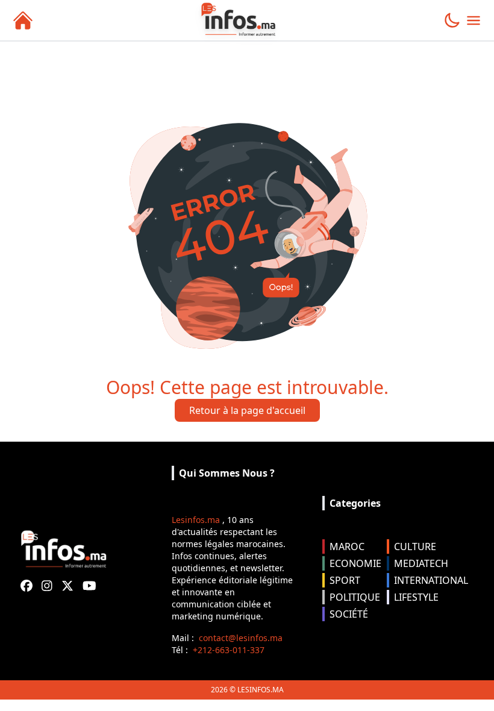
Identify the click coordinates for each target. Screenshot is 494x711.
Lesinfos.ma (196, 519)
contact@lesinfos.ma (241, 638)
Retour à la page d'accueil (247, 410)
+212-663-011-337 (228, 650)
